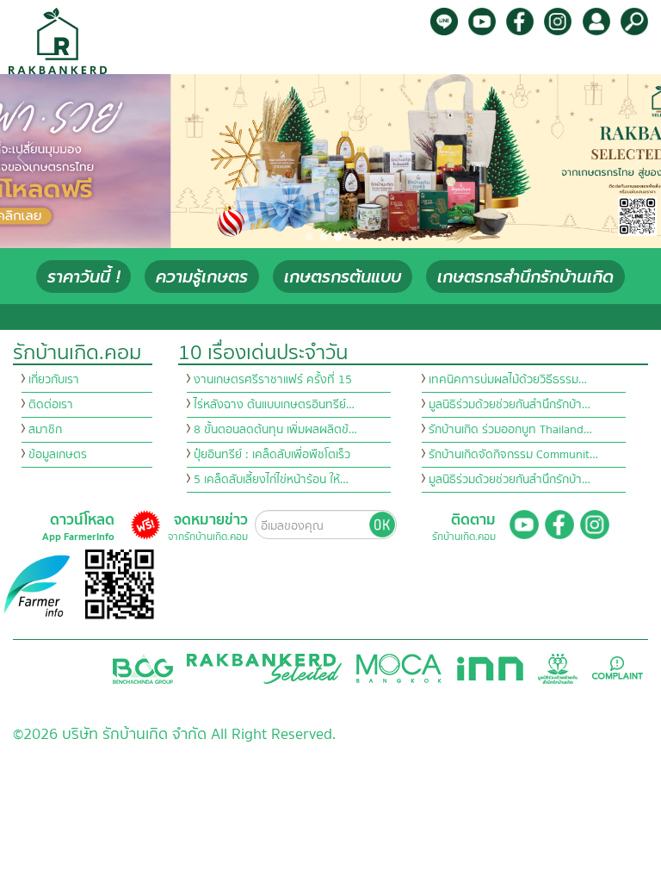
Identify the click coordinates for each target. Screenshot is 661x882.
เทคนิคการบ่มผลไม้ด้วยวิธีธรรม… (508, 379)
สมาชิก (45, 429)
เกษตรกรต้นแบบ (342, 276)
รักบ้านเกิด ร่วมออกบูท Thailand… (510, 429)
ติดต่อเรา (50, 404)
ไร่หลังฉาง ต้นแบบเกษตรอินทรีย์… (274, 404)
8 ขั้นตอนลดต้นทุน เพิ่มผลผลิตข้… (275, 429)
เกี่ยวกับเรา (53, 379)
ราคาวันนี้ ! (83, 276)
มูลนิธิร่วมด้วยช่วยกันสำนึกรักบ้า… (509, 404)
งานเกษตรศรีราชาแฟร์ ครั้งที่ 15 (273, 379)
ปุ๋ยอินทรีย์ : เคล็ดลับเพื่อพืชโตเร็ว (272, 454)
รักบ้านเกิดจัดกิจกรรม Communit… (513, 454)
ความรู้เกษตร (202, 276)
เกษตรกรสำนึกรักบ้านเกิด (525, 276)
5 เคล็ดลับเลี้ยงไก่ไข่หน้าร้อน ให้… (271, 479)
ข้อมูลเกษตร (57, 454)
